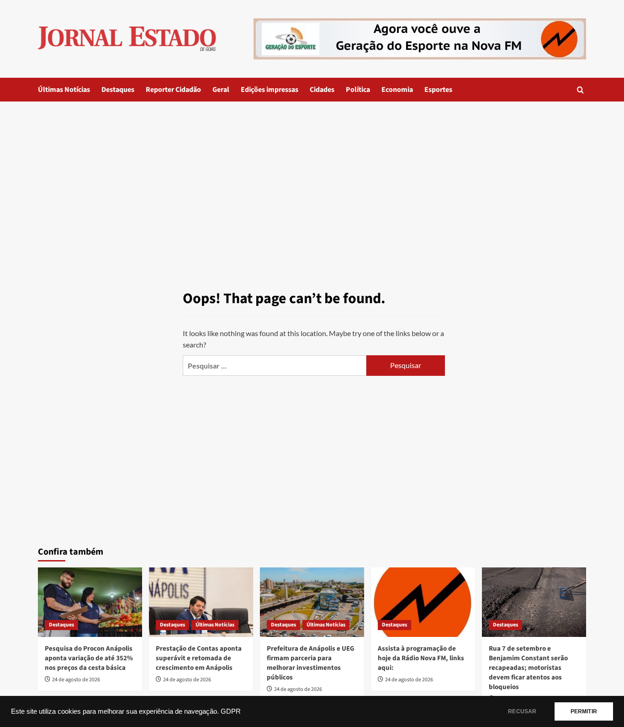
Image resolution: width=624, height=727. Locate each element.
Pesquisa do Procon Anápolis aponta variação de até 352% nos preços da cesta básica (89, 658)
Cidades (322, 90)
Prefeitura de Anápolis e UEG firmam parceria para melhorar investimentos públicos (310, 663)
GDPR (231, 711)
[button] (580, 90)
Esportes (438, 90)
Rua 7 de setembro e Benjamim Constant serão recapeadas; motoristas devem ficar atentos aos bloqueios (528, 668)
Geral (220, 90)
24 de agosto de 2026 (76, 680)
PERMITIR (584, 711)
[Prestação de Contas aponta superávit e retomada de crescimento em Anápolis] (201, 602)
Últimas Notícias (64, 90)
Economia (397, 90)
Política (358, 90)
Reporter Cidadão (173, 90)
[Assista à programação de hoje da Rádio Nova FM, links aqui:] (423, 602)
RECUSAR (522, 711)
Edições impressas (269, 90)
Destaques (117, 90)
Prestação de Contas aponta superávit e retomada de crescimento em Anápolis (199, 658)
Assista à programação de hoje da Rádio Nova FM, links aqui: (421, 658)
